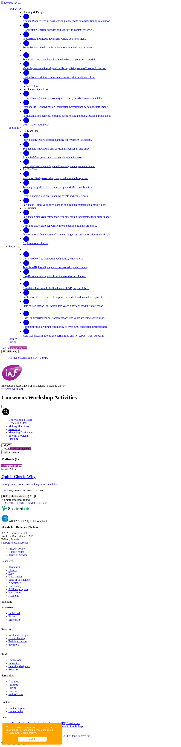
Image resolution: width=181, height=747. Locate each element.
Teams (12, 616)
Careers (12, 691)
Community (15, 586)
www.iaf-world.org (12, 388)
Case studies (15, 576)
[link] (20, 419)
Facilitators (14, 659)
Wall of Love (15, 694)
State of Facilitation (19, 579)
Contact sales (15, 711)
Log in (5, 347)
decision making (30, 484)
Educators (14, 669)
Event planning (16, 638)
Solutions (14, 127)
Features (13, 684)
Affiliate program (18, 589)
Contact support (17, 708)
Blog (11, 573)
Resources (14, 246)
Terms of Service (17, 554)
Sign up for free (18, 347)
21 (7, 496)
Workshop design (18, 635)
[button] (90, 480)
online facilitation (48, 484)
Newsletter (14, 582)
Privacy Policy (16, 548)
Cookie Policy (28, 732)
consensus (15, 484)
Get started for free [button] (11, 465)
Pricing (12, 687)
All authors (28, 357)
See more (13, 644)
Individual (14, 613)
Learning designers (19, 666)
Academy (13, 595)
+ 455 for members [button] (20, 448)
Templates (14, 566)
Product (13, 8)
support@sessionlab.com (15, 542)
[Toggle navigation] (19, 3)
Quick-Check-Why (18, 476)
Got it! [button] (32, 739)
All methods (15, 357)
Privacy (10, 732)
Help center (14, 592)
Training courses (17, 641)
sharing (5, 484)
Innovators (14, 663)
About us (13, 681)
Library (12, 570)
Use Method (20, 496)
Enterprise (14, 619)
